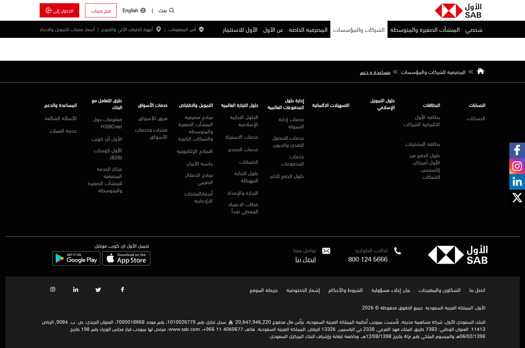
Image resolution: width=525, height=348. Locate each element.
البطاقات (431, 104)
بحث (163, 10)
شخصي (473, 29)
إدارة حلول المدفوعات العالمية (286, 103)
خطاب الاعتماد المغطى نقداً (243, 207)
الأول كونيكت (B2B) (108, 153)
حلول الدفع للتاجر (287, 175)
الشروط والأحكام (346, 289)
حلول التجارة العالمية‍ (239, 104)
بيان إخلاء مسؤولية (390, 289)
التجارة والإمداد (242, 192)
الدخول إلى (63, 10)
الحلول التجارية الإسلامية (244, 120)
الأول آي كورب (106, 138)
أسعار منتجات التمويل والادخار (67, 29)
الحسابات (477, 104)
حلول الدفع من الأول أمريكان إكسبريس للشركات (425, 165)
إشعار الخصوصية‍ (303, 289)
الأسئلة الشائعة (61, 117)
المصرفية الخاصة (308, 29)
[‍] (458, 262)
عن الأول (273, 29)
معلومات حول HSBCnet (107, 122)
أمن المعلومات (182, 29)
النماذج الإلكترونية (195, 150)
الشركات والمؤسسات (359, 29)
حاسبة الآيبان (199, 163)
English (130, 10)
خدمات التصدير (243, 149)
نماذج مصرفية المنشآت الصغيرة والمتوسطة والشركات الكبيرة (195, 127)
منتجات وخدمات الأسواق (151, 133)
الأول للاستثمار (240, 29)
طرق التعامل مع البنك (107, 103)
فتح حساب (101, 10)
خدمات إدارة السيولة (291, 122)
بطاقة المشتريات (422, 143)
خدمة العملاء (63, 130)
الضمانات (248, 161)
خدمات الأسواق (153, 104)
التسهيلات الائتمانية (330, 104)
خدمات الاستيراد (241, 136)
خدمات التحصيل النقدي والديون (288, 141)
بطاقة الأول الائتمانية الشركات (421, 121)
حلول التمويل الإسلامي (382, 103)
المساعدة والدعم (60, 104)
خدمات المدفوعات (292, 160)
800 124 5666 (368, 259)
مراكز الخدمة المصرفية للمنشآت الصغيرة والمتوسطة (105, 179)
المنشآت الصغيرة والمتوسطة (425, 29)
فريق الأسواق (153, 117)
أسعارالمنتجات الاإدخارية (198, 197)
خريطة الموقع (263, 289)
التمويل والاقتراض (196, 104)
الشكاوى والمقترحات (440, 289)
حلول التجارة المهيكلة (246, 176)
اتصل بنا (305, 259)
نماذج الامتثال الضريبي (199, 178)
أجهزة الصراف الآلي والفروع (127, 29)
